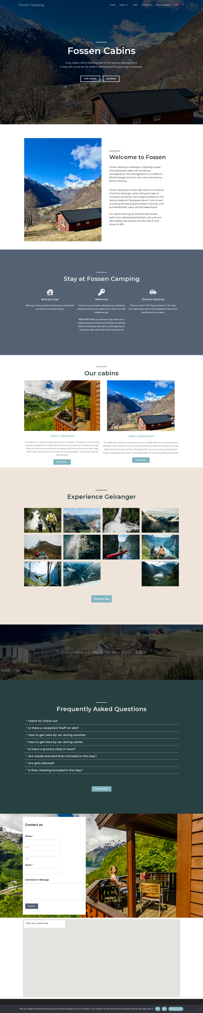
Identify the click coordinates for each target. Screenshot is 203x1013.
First (27, 847)
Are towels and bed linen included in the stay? (62, 756)
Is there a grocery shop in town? (52, 749)
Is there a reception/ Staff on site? (53, 728)
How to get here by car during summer (57, 735)
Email (29, 865)
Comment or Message (37, 879)
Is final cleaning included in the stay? (56, 770)
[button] (101, 720)
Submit (31, 906)
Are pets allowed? (41, 763)
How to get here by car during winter (55, 742)
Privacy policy (176, 1009)
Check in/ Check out (43, 721)
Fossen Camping (31, 4)
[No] (199, 1008)
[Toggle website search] (183, 5)
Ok (157, 1009)
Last (27, 858)
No (164, 1009)
